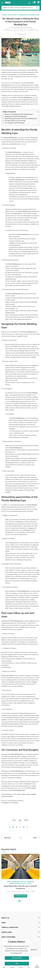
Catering (4, 15)
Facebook (15, 802)
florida (26, 820)
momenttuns (8, 794)
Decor (10, 15)
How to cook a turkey (29, 884)
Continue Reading (29, 894)
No (17, 963)
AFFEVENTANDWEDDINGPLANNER (21, 28)
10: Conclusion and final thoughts (15, 123)
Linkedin (5, 802)
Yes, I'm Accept (17, 958)
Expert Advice (11, 173)
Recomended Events (33, 15)
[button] (17, 899)
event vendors (21, 794)
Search (37, 8)
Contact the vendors (7, 675)
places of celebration (19, 15)
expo (20, 820)
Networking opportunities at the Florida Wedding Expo (21, 118)
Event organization (26, 881)
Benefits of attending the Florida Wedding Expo (19, 114)
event (14, 820)
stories (28, 794)
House (35, 881)
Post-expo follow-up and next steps (15, 120)
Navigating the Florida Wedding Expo (16, 116)
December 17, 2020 (30, 889)
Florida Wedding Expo (25, 97)
